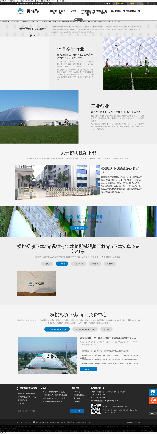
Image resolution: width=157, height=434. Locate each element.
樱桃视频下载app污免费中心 (103, 12)
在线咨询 (77, 392)
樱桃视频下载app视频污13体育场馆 (117, 431)
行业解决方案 (22, 400)
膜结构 (99, 426)
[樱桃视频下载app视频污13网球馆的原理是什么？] (47, 355)
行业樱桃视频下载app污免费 (85, 329)
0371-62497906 (101, 395)
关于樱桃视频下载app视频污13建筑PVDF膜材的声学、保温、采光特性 (105, 355)
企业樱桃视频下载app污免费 (57, 329)
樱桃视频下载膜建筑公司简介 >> (120, 170)
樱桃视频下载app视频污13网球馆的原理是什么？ (104, 338)
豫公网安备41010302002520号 (45, 422)
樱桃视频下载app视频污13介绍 (57, 12)
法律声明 (137, 422)
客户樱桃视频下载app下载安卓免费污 (88, 13)
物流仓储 (95, 264)
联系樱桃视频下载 (133, 11)
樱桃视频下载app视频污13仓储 (16, 426)
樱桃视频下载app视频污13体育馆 (17, 431)
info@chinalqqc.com (111, 401)
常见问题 (106, 329)
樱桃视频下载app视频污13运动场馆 (141, 431)
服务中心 (77, 401)
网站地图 (130, 422)
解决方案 (73, 11)
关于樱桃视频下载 (118, 11)
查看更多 (88, 369)
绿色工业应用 (78, 264)
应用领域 (21, 403)
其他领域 (110, 264)
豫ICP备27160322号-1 (24, 422)
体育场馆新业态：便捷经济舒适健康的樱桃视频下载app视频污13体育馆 (66, 395)
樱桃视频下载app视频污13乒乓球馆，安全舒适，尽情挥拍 (100, 363)
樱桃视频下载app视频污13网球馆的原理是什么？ (97, 351)
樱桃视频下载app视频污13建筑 (39, 431)
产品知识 (44, 388)
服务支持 (75, 388)
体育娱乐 (47, 264)
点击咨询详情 (79, 228)
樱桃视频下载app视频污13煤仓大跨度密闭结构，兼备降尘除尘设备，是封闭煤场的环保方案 (109, 359)
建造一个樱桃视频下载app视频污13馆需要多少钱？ (60, 392)
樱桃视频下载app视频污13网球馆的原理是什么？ (59, 398)
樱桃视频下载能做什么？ (32, 32)
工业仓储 (62, 264)
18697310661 (100, 398)
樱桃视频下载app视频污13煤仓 (94, 431)
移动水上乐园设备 (56, 431)
